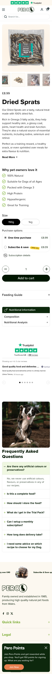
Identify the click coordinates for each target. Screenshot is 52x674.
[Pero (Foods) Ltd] (26, 9)
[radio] (5, 238)
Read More (10, 157)
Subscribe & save (23, 247)
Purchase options (12, 230)
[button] (47, 9)
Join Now (14, 667)
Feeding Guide (12, 295)
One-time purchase (19, 238)
